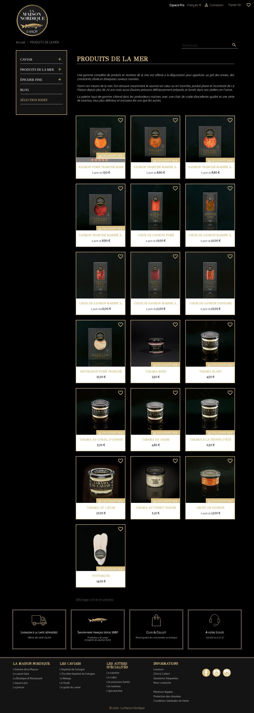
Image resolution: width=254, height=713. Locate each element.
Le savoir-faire (21, 673)
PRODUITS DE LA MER (37, 69)
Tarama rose (156, 371)
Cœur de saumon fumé (156, 235)
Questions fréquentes (165, 678)
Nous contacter (162, 683)
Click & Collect (161, 673)
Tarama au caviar (101, 507)
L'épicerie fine (114, 690)
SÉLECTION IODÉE (34, 100)
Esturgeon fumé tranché (101, 371)
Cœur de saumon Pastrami (211, 303)
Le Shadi (65, 682)
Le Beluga (65, 678)
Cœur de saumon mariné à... (211, 235)
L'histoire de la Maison (25, 669)
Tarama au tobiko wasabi (156, 507)
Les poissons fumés (118, 681)
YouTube (216, 673)
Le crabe (111, 677)
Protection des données (167, 696)
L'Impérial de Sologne (72, 669)
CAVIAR (26, 59)
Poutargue (101, 576)
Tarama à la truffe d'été (210, 439)
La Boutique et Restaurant (27, 678)
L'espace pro (20, 682)
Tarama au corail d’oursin (101, 439)
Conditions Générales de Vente (171, 700)
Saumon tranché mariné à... (156, 167)
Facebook (206, 673)
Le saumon (113, 672)
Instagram (227, 673)
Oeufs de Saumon (210, 507)
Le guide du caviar (70, 687)
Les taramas (114, 686)
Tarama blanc (210, 371)
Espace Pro (177, 5)
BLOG (24, 90)
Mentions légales (163, 691)
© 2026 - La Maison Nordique (127, 707)
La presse (18, 687)
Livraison (158, 669)
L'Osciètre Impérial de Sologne (77, 673)
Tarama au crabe (155, 439)
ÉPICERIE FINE (31, 79)
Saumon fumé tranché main (101, 167)
